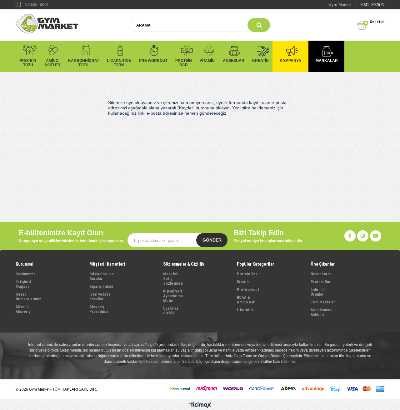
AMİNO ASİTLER (52, 62)
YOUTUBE (375, 236)
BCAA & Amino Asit (246, 299)
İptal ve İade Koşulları (100, 296)
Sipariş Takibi (36, 4)
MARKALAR (327, 60)
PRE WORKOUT (153, 60)
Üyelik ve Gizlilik (170, 310)
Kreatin (243, 281)
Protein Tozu (248, 274)
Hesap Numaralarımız (28, 296)
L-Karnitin (245, 310)
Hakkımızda (26, 274)
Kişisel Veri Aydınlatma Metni (173, 296)
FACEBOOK (350, 236)
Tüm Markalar (323, 302)
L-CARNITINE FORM (119, 62)
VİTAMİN (207, 60)
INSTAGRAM (362, 236)
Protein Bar (321, 281)
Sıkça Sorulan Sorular (101, 276)
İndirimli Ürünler (317, 292)
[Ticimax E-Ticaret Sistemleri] (200, 405)
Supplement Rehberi (321, 312)
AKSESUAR (233, 60)
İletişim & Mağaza (24, 284)
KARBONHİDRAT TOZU (83, 62)
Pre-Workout (248, 289)
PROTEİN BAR (183, 62)
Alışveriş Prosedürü (98, 309)
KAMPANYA (290, 60)
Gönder (212, 240)
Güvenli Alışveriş (23, 309)
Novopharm (321, 274)
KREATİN (260, 60)
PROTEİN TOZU (28, 62)
